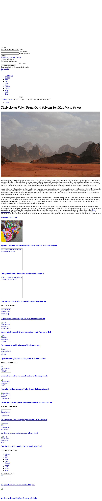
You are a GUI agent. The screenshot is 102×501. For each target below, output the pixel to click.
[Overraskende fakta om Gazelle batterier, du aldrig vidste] (6, 372)
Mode (6, 92)
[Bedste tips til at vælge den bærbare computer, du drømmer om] (6, 398)
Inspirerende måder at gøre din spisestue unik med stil (23, 319)
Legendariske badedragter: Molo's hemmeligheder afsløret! (25, 389)
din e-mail (22, 63)
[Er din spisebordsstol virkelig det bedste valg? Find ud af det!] (6, 328)
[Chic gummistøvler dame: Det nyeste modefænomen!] (12, 269)
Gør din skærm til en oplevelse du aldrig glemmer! (21, 446)
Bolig (6, 81)
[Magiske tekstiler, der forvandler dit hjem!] (6, 481)
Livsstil (7, 88)
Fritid (6, 83)
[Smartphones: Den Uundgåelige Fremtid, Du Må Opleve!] (6, 416)
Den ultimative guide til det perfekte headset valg (20, 345)
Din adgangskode (24, 53)
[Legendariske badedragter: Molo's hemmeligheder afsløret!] (6, 385)
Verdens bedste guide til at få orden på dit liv (19, 498)
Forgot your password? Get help (11, 57)
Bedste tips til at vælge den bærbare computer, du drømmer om (26, 402)
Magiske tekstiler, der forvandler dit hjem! (18, 485)
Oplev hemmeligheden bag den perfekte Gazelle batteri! (23, 358)
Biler (6, 79)
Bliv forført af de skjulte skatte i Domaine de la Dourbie (23, 301)
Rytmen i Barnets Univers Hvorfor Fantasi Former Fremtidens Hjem (29, 245)
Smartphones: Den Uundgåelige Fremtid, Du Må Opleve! (24, 420)
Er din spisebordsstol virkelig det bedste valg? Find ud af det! (26, 332)
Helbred (7, 87)
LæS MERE (9, 76)
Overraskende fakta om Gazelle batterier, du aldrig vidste (24, 376)
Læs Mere (4, 99)
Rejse (6, 94)
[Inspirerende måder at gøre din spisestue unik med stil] (6, 315)
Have (6, 85)
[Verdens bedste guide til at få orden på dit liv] (6, 494)
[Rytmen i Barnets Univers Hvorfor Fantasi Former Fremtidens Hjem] (12, 241)
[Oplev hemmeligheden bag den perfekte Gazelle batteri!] (6, 354)
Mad (6, 90)
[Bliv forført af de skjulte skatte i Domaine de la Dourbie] (12, 297)
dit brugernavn (23, 51)
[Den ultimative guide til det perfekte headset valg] (6, 341)
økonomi (7, 78)
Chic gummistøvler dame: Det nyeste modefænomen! (22, 273)
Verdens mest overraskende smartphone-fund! (19, 433)
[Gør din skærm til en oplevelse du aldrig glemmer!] (6, 442)
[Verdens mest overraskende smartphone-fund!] (6, 429)
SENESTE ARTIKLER (9, 217)
